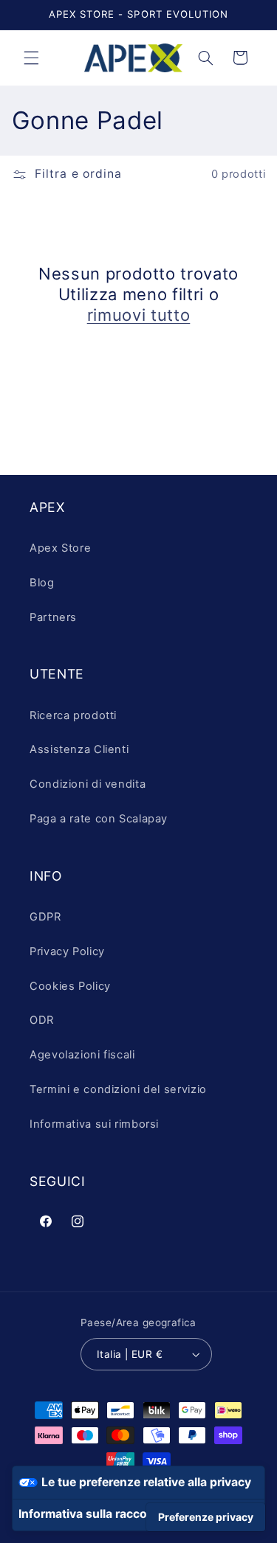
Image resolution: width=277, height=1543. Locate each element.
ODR (42, 1020)
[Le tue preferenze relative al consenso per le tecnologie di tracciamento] (205, 1517)
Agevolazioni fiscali (82, 1054)
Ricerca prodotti (73, 715)
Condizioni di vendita (88, 784)
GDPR (45, 916)
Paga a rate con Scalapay (99, 818)
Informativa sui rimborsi (94, 1124)
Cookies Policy (70, 986)
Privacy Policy (67, 951)
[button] (31, 57)
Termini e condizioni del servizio (118, 1089)
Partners (53, 617)
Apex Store (60, 548)
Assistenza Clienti (79, 749)
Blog (42, 582)
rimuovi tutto (139, 315)
